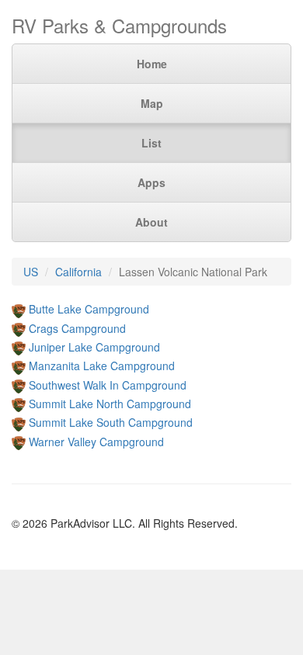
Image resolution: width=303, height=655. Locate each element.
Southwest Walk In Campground (107, 385)
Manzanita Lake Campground (102, 365)
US (30, 271)
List (151, 143)
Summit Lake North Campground (110, 403)
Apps (151, 182)
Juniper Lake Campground (94, 347)
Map (152, 103)
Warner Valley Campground (96, 441)
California (78, 271)
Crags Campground (77, 328)
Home (152, 63)
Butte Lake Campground (89, 309)
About (151, 222)
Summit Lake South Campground (111, 422)
